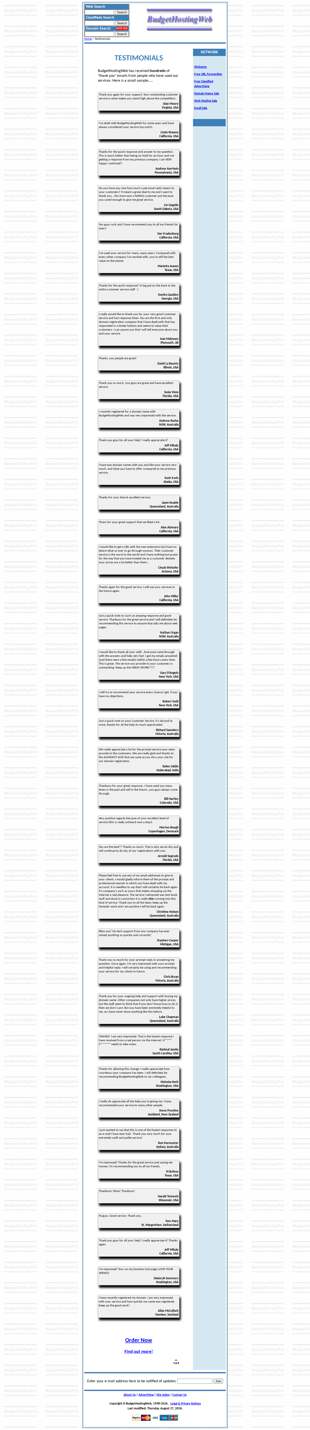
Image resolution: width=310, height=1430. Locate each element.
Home (88, 38)
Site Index (163, 1395)
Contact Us (179, 1395)
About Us (130, 1395)
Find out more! (138, 1352)
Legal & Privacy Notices (185, 1403)
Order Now (138, 1340)
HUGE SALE (122, 28)
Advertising (146, 1395)
